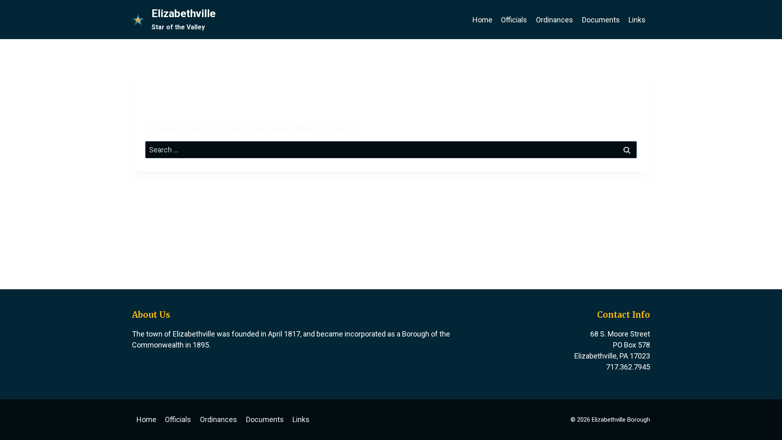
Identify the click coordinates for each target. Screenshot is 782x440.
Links (637, 19)
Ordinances (554, 19)
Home (482, 19)
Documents (601, 19)
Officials (514, 19)
